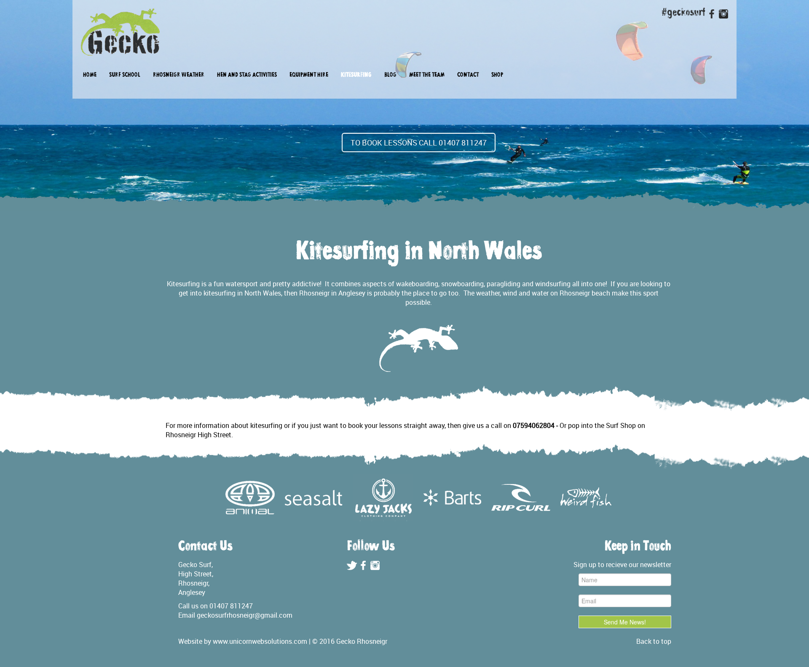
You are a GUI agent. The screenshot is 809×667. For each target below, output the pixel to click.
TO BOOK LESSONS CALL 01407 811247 (419, 142)
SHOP (497, 75)
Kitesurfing (356, 75)
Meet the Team (427, 75)
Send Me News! (625, 622)
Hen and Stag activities (247, 75)
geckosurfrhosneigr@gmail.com (244, 615)
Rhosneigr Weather (178, 75)
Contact (468, 75)
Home (89, 75)
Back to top (653, 641)
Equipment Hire (308, 75)
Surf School (124, 75)
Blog (390, 75)
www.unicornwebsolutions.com (260, 641)
